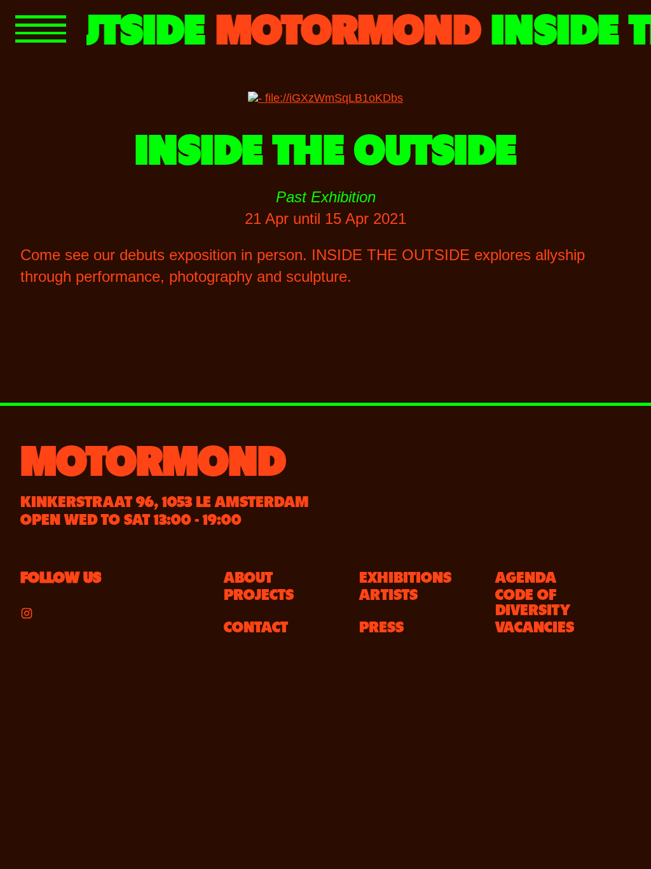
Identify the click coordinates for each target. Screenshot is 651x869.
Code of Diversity (532, 600)
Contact (256, 625)
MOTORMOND (152, 456)
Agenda (525, 575)
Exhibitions (405, 575)
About (248, 575)
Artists (388, 592)
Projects (259, 592)
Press (381, 625)
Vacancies (534, 625)
